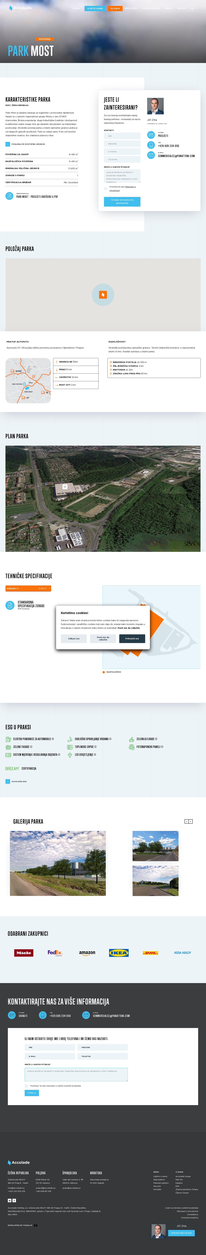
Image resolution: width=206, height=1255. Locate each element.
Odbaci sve (73, 639)
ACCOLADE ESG (19, 781)
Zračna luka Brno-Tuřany (187, 1189)
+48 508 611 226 (43, 1191)
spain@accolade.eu (72, 1188)
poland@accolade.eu (45, 1188)
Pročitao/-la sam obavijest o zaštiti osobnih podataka (55, 1086)
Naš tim (179, 1180)
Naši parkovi (131, 8)
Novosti (169, 8)
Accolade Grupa (183, 1176)
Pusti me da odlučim (129, 628)
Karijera (179, 1183)
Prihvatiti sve (132, 639)
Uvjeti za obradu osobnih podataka (181, 1208)
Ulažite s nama (95, 8)
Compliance (192, 1215)
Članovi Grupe (182, 1193)
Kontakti (182, 8)
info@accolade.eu (16, 1188)
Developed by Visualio (20, 1225)
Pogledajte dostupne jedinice (28, 144)
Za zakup (115, 8)
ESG (177, 1186)
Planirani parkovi (151, 8)
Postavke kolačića (189, 1218)
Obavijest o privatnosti (187, 1211)
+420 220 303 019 (16, 1191)
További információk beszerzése (122, 201)
